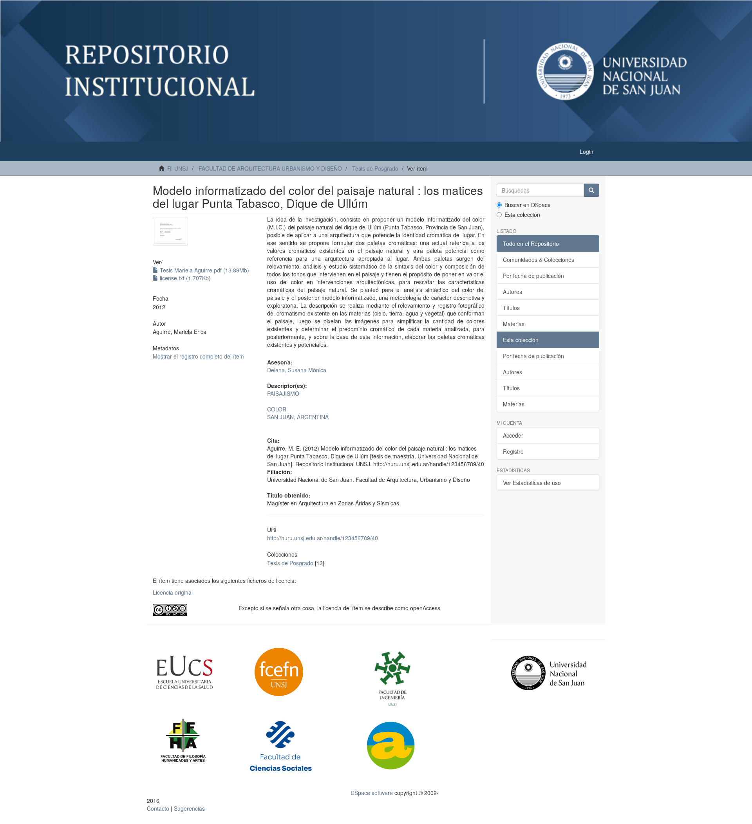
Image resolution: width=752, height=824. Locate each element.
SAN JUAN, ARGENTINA (298, 417)
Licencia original (173, 592)
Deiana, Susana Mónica (296, 370)
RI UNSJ (177, 168)
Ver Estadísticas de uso (532, 483)
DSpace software (372, 793)
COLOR (276, 409)
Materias (513, 324)
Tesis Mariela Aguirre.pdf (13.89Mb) (203, 270)
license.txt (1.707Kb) (184, 278)
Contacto (158, 808)
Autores (512, 292)
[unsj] (199, 672)
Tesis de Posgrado (375, 168)
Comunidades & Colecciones (538, 259)
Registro (513, 451)
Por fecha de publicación (533, 275)
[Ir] (591, 190)
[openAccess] (190, 610)
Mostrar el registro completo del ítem (198, 356)
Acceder (513, 435)
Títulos (511, 308)
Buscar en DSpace (527, 205)
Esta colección (522, 214)
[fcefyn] (299, 672)
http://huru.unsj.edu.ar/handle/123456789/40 (322, 538)
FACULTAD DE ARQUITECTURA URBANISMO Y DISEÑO (270, 168)
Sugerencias (189, 808)
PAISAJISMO (283, 393)
